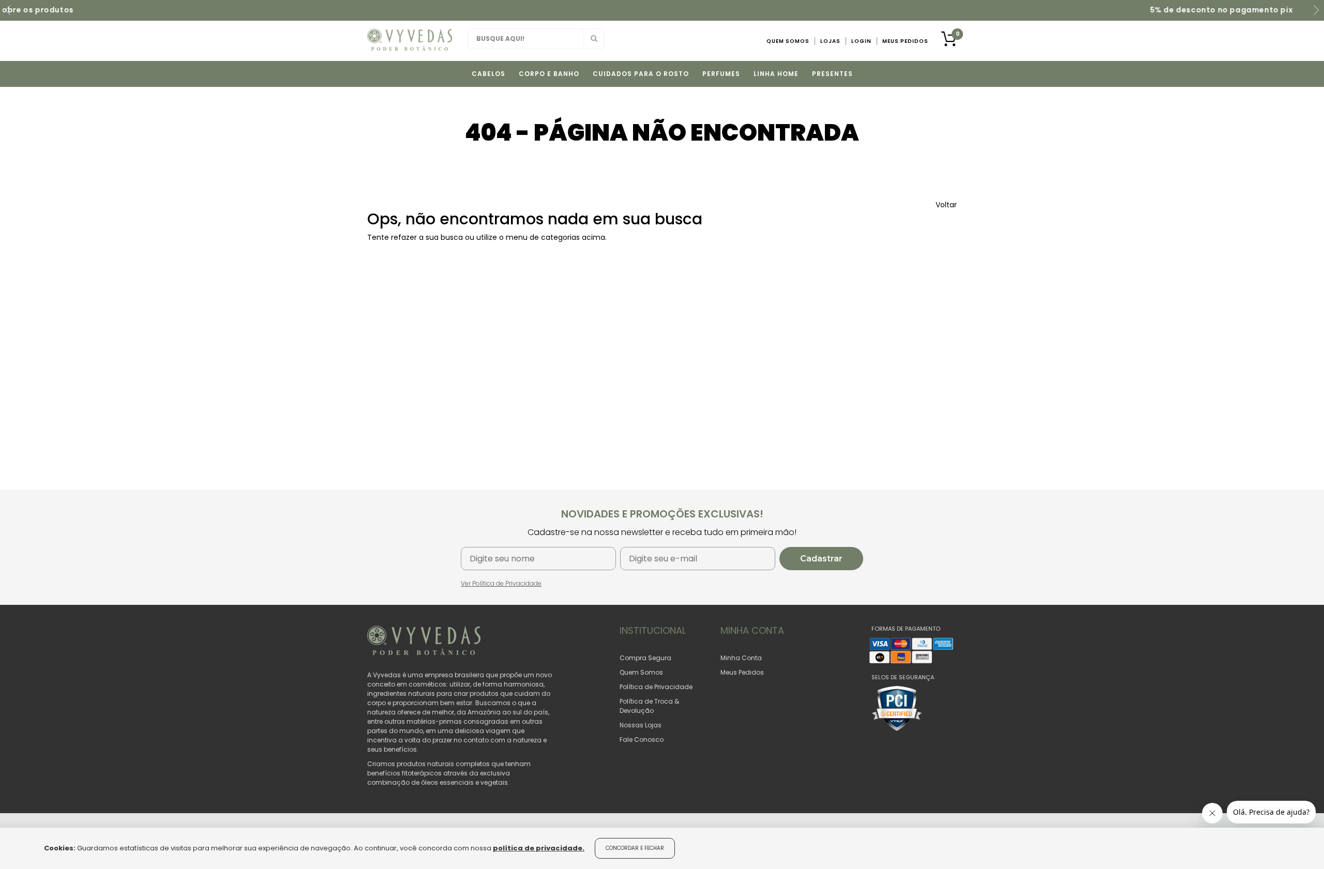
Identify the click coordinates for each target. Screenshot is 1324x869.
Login (861, 41)
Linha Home (776, 73)
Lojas (830, 41)
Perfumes (721, 73)
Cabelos (488, 73)
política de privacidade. (538, 848)
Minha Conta (741, 657)
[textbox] (536, 38)
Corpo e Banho (549, 73)
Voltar (946, 204)
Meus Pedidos (905, 41)
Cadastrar (821, 558)
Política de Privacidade (656, 686)
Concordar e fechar (635, 848)
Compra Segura (645, 657)
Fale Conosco (642, 739)
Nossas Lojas (640, 725)
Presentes (832, 73)
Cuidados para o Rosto (641, 73)
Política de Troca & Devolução (649, 706)
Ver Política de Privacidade (501, 583)
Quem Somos (787, 41)
